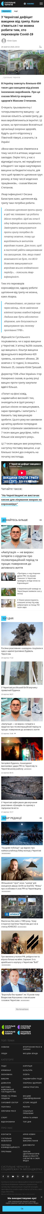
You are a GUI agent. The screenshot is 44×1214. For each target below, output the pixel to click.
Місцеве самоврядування (32, 1097)
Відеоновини (8, 1122)
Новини (5, 1047)
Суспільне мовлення (6, 1139)
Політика (6, 1107)
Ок (22, 1209)
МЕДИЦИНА (6, 11)
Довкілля (6, 1083)
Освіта (26, 1074)
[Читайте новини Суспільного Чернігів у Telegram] (23, 1176)
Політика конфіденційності (10, 1146)
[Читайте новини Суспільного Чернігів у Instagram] (8, 1176)
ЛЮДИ (4, 1053)
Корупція (27, 1066)
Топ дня (27, 1122)
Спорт (4, 1117)
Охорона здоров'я (32, 1083)
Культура (27, 1070)
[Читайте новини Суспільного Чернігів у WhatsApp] (28, 1176)
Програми (6, 1151)
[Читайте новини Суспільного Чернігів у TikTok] (32, 1176)
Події (16, 11)
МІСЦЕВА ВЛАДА (30, 1053)
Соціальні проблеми (28, 1112)
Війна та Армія (30, 1117)
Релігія (26, 1107)
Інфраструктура (31, 1087)
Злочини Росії (8, 1111)
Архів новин (29, 1134)
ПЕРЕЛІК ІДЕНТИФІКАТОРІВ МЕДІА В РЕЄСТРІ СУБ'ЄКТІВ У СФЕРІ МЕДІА (31, 1156)
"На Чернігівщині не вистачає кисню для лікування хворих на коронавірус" (21, 500)
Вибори (5, 1078)
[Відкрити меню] (42, 3)
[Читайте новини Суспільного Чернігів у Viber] (18, 1176)
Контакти (6, 1134)
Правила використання (30, 1139)
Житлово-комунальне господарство (8, 1089)
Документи (29, 1145)
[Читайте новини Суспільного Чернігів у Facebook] (3, 1176)
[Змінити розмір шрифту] (40, 47)
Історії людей (30, 1102)
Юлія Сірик (12, 40)
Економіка (6, 1074)
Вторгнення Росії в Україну (32, 1048)
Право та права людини (9, 1097)
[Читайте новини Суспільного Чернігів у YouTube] (13, 1176)
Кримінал (6, 1070)
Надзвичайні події (32, 1078)
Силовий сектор (9, 1102)
